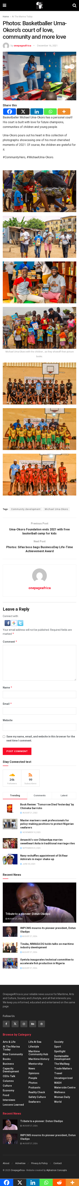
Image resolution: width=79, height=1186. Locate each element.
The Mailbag (61, 1063)
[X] (23, 111)
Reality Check (36, 1092)
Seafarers (34, 1101)
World (58, 1101)
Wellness (59, 1092)
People (32, 1078)
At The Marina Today (22, 16)
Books (7, 1059)
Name (7, 687)
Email (7, 703)
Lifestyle (33, 1046)
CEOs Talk (9, 1076)
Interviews (9, 1099)
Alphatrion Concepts (56, 1170)
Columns (8, 1080)
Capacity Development (11, 1070)
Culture (7, 1085)
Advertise (20, 1163)
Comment (10, 641)
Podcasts (34, 1087)
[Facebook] (9, 111)
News (31, 1068)
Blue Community (13, 1054)
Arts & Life (9, 1041)
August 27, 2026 (14, 919)
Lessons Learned (13, 1104)
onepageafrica (22, 45)
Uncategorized (63, 1078)
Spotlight (59, 1051)
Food (6, 1095)
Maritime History (38, 1059)
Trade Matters (63, 1068)
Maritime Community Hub (38, 1053)
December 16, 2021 (47, 45)
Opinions (33, 1073)
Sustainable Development (62, 1057)
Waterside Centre (65, 1087)
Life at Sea (34, 1041)
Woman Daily (62, 1097)
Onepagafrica (18, 1170)
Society (58, 1041)
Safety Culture (37, 1097)
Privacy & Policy (39, 1163)
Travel (58, 1073)
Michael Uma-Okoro (56, 509)
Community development (26, 509)
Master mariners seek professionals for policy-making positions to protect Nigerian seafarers (47, 824)
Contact (57, 1163)
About (6, 1163)
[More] (64, 111)
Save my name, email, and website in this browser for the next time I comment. (40, 738)
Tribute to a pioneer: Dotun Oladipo (28, 914)
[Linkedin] (36, 111)
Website (7, 720)
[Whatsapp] (50, 111)
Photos (32, 1082)
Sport (57, 1046)
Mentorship (35, 1063)
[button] (8, 622)
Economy (8, 1090)
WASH (58, 1082)
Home (6, 16)
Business (8, 1063)
